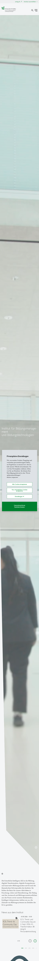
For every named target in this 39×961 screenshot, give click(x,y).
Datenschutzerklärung (19, 505)
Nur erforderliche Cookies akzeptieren (19, 490)
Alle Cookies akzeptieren (19, 484)
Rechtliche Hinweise (19, 507)
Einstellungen (19, 496)
